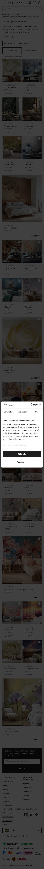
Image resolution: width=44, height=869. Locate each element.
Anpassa (20, 462)
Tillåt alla (22, 454)
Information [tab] (22, 412)
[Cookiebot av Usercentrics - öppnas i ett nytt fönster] (31, 405)
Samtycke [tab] (8, 412)
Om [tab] (36, 412)
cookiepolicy (20, 445)
